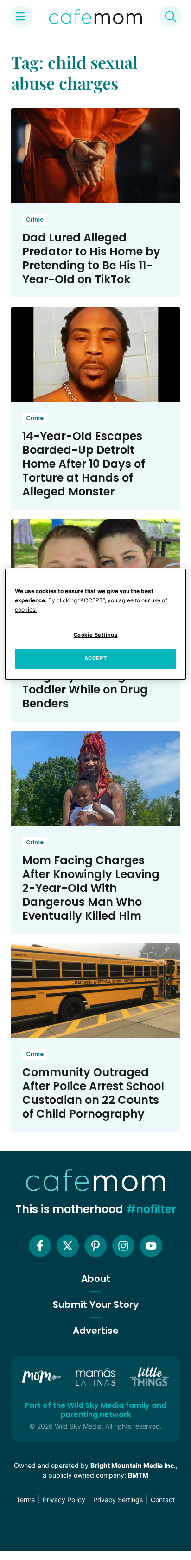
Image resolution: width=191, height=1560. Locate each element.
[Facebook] (40, 1246)
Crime (35, 219)
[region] (95, 624)
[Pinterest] (95, 1246)
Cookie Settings (96, 634)
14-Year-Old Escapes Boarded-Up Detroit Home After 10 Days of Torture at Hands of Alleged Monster (83, 463)
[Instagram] (123, 1246)
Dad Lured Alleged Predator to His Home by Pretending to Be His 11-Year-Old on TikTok (91, 258)
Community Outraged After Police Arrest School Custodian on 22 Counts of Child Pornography (93, 1093)
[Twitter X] (68, 1246)
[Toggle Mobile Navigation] (20, 17)
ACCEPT (95, 658)
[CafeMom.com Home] (95, 16)
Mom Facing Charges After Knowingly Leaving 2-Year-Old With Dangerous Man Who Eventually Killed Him (90, 888)
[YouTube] (151, 1246)
